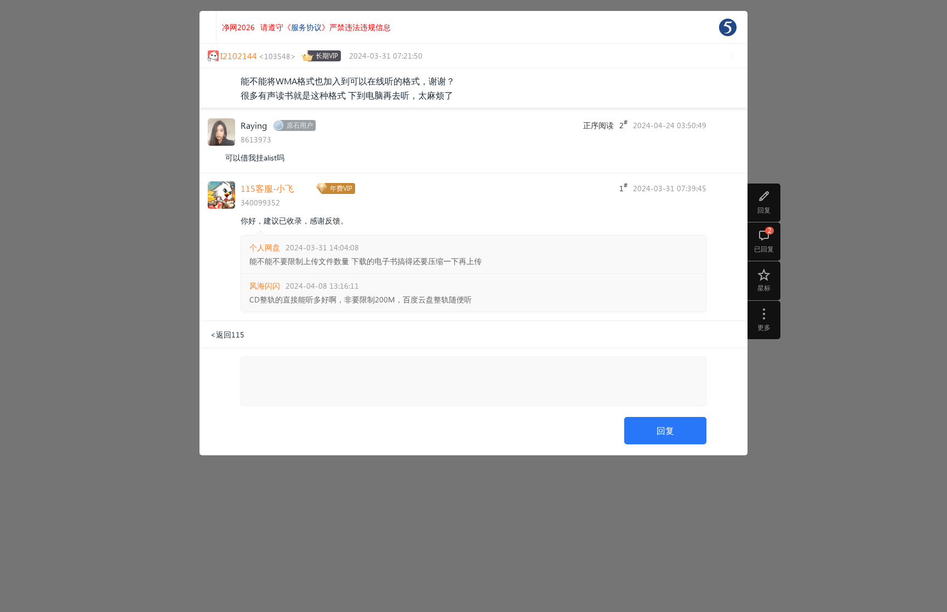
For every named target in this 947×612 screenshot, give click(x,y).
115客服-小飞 (267, 188)
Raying (254, 125)
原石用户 (300, 125)
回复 (665, 430)
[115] (728, 27)
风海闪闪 (264, 286)
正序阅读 (598, 125)
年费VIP (341, 188)
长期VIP (327, 56)
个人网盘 (264, 247)
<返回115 (227, 334)
